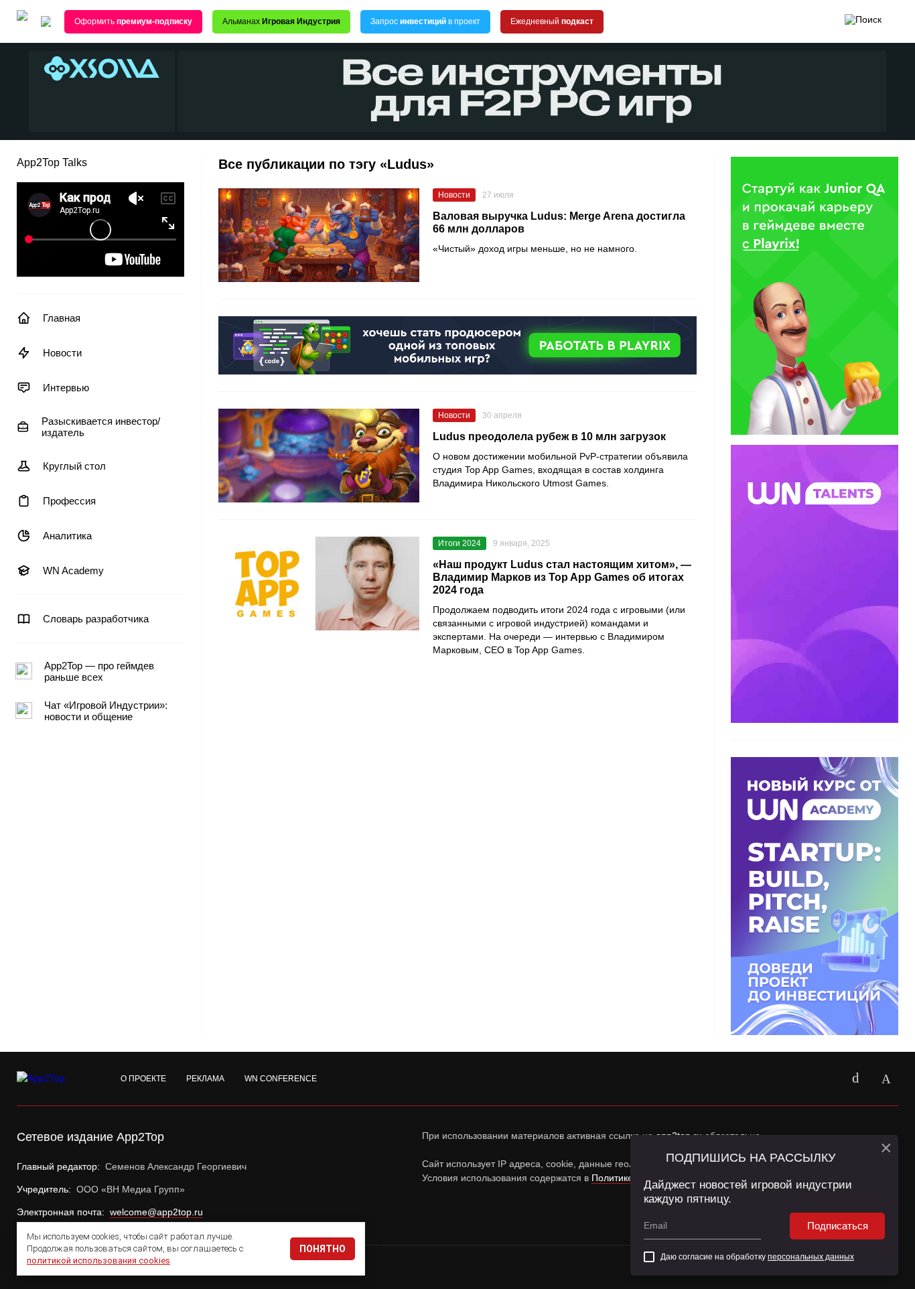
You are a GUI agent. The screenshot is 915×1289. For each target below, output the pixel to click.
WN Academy (73, 570)
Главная (61, 318)
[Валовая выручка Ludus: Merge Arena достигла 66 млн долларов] (318, 235)
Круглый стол (74, 466)
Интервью (66, 387)
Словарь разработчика (96, 618)
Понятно (322, 1248)
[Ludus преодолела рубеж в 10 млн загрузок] (318, 455)
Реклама (205, 1078)
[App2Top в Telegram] (886, 1079)
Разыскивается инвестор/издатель (101, 426)
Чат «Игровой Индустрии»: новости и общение (105, 710)
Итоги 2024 (459, 543)
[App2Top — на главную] (53, 1078)
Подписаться (837, 1225)
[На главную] (22, 21)
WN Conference (280, 1078)
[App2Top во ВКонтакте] (855, 1079)
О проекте (143, 1078)
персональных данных (811, 1257)
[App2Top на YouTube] (825, 1079)
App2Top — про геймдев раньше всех (99, 671)
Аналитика (67, 535)
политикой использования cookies (98, 1261)
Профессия (69, 500)
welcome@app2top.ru (156, 1212)
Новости (62, 352)
